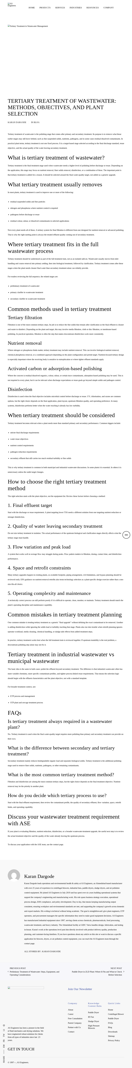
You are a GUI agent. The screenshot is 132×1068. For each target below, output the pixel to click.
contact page (58, 844)
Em (4, 1046)
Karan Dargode (17, 122)
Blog (37, 122)
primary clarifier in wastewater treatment (26, 292)
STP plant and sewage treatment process (26, 702)
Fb (4, 1040)
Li (4, 1030)
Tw (4, 1035)
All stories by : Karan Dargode (42, 951)
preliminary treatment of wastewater (24, 286)
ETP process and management (22, 696)
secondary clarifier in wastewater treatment (27, 299)
